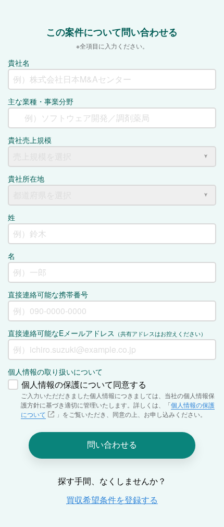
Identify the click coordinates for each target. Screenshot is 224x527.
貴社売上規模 (30, 140)
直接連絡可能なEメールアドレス (107, 333)
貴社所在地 (26, 178)
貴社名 (19, 62)
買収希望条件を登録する (112, 500)
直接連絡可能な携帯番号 (48, 294)
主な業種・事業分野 (40, 101)
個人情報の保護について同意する (83, 384)
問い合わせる (112, 444)
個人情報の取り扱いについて (55, 371)
